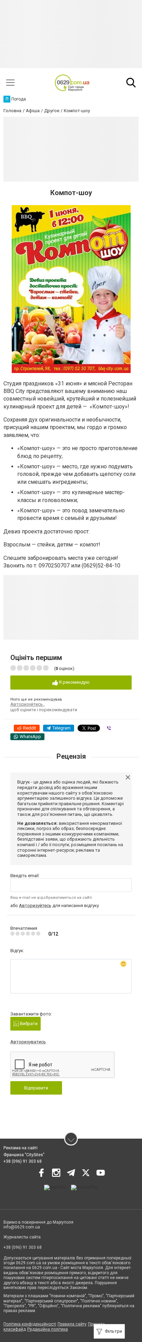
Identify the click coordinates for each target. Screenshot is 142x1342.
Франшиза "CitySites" (23, 1154)
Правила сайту (72, 1324)
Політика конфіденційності (29, 1324)
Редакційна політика (47, 1329)
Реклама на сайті (20, 1148)
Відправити (36, 1087)
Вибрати (28, 1023)
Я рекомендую (74, 682)
